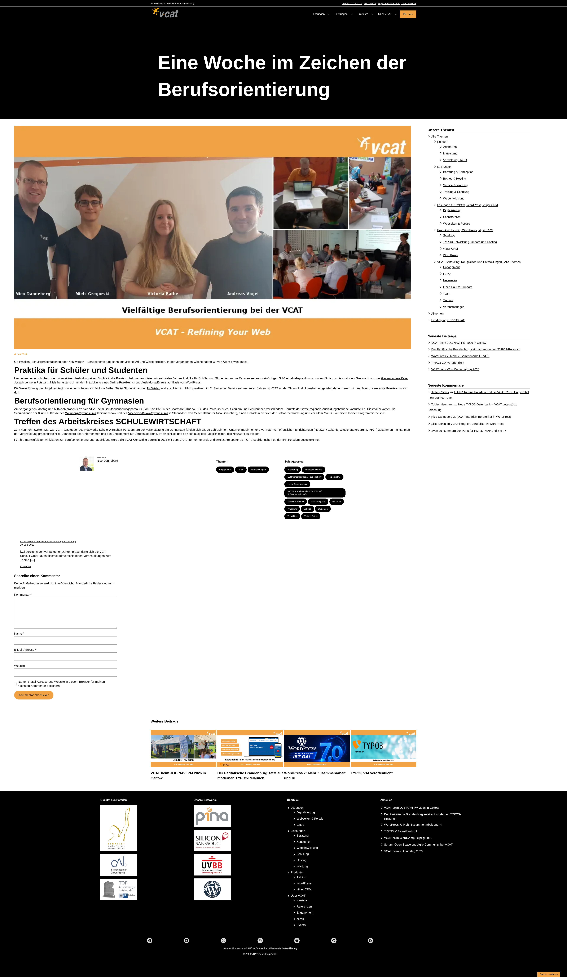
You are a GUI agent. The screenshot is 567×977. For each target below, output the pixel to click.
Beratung (303, 835)
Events (301, 925)
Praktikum (292, 509)
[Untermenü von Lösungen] (329, 14)
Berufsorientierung (313, 469)
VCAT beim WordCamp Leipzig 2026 (455, 369)
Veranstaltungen (258, 469)
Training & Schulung (456, 191)
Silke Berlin (438, 423)
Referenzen (304, 906)
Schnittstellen (452, 217)
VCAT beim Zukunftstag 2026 (403, 851)
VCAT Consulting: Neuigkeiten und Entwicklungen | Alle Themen (479, 262)
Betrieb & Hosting (454, 178)
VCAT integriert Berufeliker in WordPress (484, 416)
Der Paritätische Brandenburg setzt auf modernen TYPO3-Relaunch (475, 349)
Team (240, 469)
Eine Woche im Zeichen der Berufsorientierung (282, 76)
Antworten (25, 566)
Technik (448, 300)
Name (19, 633)
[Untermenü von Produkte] (372, 14)
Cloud (300, 824)
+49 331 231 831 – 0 (352, 3)
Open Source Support (457, 287)
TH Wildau (153, 388)
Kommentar (23, 594)
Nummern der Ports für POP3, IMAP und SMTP (474, 430)
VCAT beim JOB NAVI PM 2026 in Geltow (458, 342)
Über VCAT (298, 895)
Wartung (302, 866)
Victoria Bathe (310, 516)
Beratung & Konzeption (458, 172)
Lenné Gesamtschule (297, 484)
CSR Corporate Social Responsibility (304, 477)
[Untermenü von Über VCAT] (395, 14)
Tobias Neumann (442, 404)
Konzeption (304, 841)
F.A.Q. (447, 273)
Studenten (323, 509)
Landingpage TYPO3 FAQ (448, 320)
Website (19, 665)
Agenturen (450, 146)
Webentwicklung (453, 198)
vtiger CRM (450, 248)
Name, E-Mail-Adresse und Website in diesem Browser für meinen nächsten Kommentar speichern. (61, 683)
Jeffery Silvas (440, 392)
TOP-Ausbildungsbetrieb (260, 439)
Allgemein (437, 313)
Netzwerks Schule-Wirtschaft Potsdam (109, 429)
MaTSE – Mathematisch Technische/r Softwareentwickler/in (304, 492)
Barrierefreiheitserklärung (283, 948)
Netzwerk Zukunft (295, 501)
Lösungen (297, 807)
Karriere (408, 14)
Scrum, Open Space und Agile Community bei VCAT (418, 844)
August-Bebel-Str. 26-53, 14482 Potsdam (397, 3)
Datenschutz (262, 948)
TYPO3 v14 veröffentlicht (447, 362)
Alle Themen (439, 136)
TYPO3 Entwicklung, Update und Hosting (470, 242)
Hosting (302, 860)
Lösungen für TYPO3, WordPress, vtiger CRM (467, 205)
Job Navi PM (334, 477)
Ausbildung (292, 469)
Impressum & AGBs (243, 948)
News (300, 918)
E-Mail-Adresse (25, 649)
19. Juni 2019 (27, 545)
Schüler (307, 509)
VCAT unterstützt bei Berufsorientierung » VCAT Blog (48, 541)
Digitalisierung (452, 210)
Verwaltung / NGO (455, 160)
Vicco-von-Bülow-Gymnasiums (148, 413)
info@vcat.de (370, 3)
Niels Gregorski (318, 501)
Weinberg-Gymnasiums (80, 413)
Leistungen (444, 166)
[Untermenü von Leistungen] (352, 14)
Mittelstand (450, 153)
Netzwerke (450, 280)
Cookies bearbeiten (549, 974)
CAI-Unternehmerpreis (194, 439)
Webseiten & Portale (456, 223)
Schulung (303, 854)
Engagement (225, 469)
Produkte (297, 872)
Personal (336, 501)
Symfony (449, 235)
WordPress (450, 255)
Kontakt (228, 948)
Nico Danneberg (107, 460)
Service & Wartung (455, 185)
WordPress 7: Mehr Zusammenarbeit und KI (460, 356)
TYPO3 (301, 877)
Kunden (442, 141)
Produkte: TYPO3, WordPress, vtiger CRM (465, 230)
